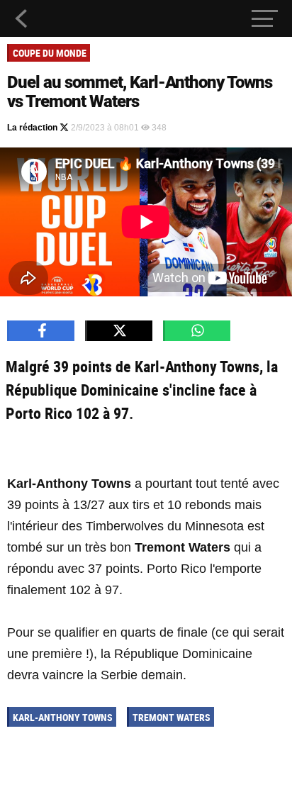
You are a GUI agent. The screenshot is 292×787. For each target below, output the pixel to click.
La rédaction (33, 128)
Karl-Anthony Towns (63, 717)
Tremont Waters (171, 717)
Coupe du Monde (49, 53)
